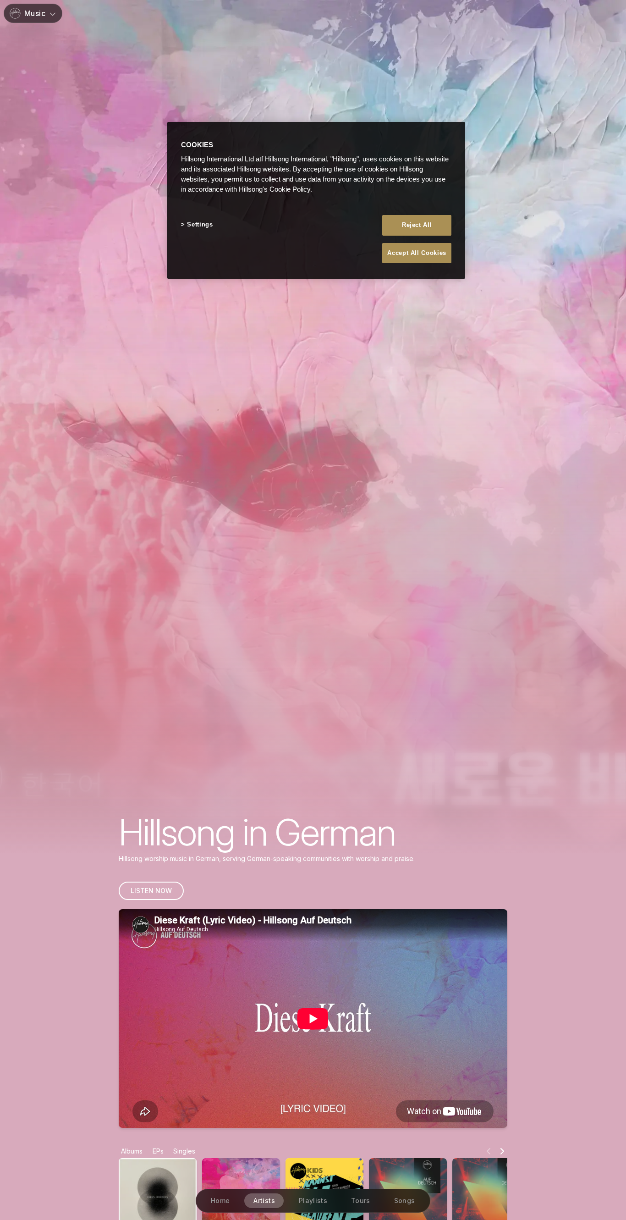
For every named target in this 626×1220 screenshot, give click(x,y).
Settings (200, 224)
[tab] (131, 1151)
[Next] (502, 1151)
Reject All (417, 225)
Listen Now (151, 890)
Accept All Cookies (416, 252)
